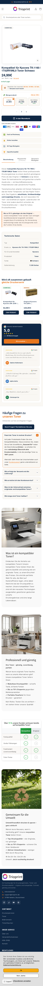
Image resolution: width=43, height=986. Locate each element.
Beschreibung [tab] (8, 159)
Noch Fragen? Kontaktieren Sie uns (18, 427)
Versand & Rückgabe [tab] (35, 159)
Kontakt (5, 943)
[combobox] (22, 17)
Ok (21, 970)
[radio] (9, 102)
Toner (4, 916)
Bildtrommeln (7, 920)
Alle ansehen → (21, 341)
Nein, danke (21, 976)
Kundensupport (14, 462)
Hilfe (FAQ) (6, 940)
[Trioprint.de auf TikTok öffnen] (9, 902)
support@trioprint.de (12, 895)
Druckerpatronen (8, 913)
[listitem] (11, 301)
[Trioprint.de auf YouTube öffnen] (14, 902)
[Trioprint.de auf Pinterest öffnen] (18, 902)
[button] (2, 9)
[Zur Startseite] (21, 876)
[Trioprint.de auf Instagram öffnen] (4, 902)
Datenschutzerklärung (12, 965)
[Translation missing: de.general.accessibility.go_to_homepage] (21, 9)
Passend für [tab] (22, 159)
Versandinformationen (10, 937)
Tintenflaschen (7, 923)
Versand (16, 78)
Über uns (5, 934)
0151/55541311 (10, 892)
